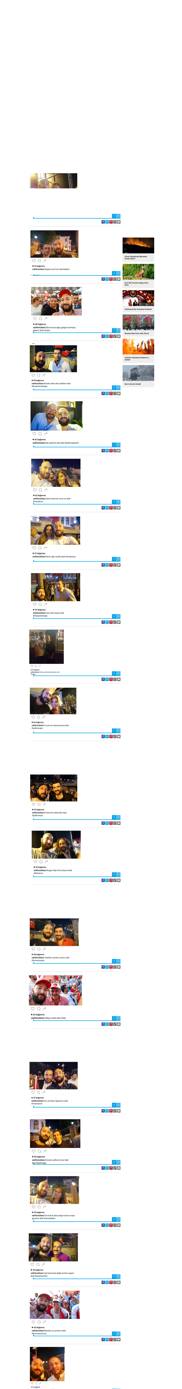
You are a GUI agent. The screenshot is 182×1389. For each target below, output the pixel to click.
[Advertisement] (74, 583)
